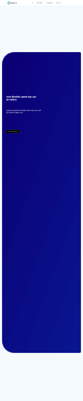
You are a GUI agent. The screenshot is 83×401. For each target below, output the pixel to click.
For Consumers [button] (39, 2)
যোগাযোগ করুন (58, 2)
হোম (32, 2)
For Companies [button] (49, 2)
